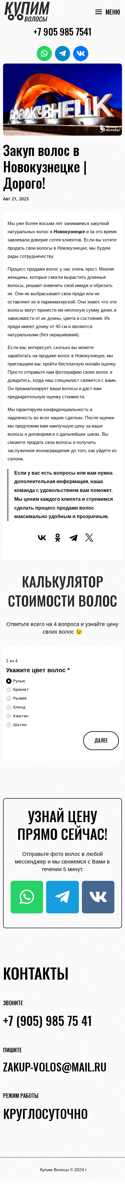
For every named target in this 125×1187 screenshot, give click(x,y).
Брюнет (21, 689)
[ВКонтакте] (42, 537)
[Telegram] (73, 537)
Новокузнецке (69, 231)
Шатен (20, 724)
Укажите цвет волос (38, 670)
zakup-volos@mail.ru (54, 1066)
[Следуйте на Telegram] (62, 53)
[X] (89, 537)
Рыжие (20, 698)
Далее (101, 740)
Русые (19, 680)
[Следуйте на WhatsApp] (44, 53)
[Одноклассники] (57, 537)
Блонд (19, 707)
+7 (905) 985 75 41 (47, 1020)
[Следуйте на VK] (80, 53)
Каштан (20, 715)
